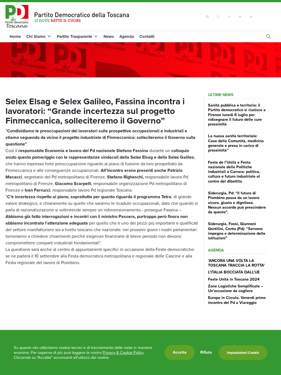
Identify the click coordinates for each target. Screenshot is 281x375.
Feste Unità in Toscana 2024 (234, 279)
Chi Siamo (36, 36)
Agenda (126, 36)
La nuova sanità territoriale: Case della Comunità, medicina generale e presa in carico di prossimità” (236, 143)
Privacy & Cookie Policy (123, 352)
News (108, 36)
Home (15, 36)
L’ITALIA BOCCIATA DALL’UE (234, 272)
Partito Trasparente (74, 36)
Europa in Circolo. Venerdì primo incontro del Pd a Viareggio (237, 300)
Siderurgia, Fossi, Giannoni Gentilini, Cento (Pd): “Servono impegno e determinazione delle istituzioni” (236, 231)
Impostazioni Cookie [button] (243, 352)
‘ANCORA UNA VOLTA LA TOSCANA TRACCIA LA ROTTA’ (236, 263)
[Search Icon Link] (268, 38)
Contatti (146, 36)
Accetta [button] (180, 352)
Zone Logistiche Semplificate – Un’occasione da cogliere (235, 288)
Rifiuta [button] (206, 352)
